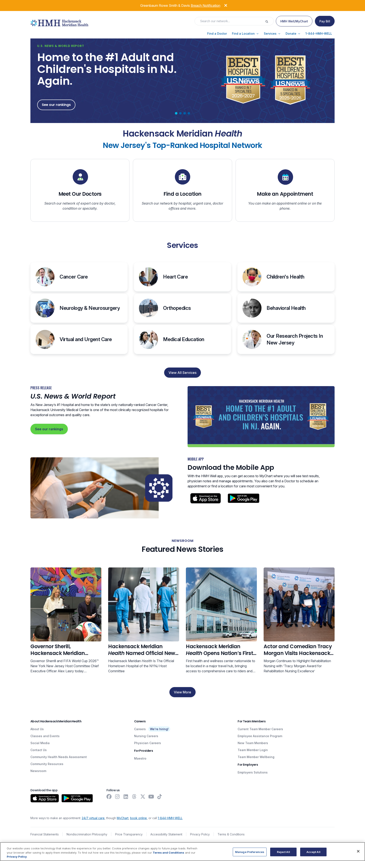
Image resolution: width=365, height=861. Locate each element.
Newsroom (38, 771)
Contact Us (38, 750)
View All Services (182, 372)
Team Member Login (253, 750)
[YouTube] (151, 796)
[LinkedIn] (125, 796)
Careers (140, 729)
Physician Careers (147, 743)
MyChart (122, 818)
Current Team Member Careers (260, 729)
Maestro (140, 758)
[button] (217, 33)
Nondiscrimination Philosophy (87, 834)
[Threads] (134, 796)
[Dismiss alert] (222, 5)
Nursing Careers (146, 736)
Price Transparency (129, 834)
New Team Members (253, 743)
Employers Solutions (253, 772)
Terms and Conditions (168, 852)
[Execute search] (269, 21)
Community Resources (46, 764)
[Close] (358, 851)
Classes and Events (45, 736)
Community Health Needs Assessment (58, 757)
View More (182, 692)
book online (138, 818)
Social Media (40, 743)
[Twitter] (142, 796)
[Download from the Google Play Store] (77, 798)
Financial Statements (44, 834)
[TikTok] (159, 796)
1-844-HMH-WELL (170, 818)
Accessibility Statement (166, 834)
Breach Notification (205, 5)
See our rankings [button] (56, 104)
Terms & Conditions (231, 834)
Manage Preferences (249, 851)
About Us (37, 729)
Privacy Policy (200, 834)
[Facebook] (109, 796)
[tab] (176, 113)
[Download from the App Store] (44, 798)
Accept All (313, 851)
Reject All (283, 851)
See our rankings (49, 429)
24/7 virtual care (93, 818)
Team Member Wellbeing (256, 757)
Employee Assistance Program (260, 736)
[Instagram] (117, 796)
